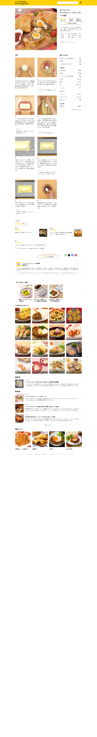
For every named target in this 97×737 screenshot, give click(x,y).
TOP (16, 454)
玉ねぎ (61, 73)
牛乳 (61, 82)
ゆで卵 (61, 61)
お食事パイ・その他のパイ (34, 454)
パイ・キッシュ (22, 454)
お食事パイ (45, 454)
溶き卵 (61, 106)
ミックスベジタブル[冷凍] (66, 76)
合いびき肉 (62, 70)
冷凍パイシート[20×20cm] (66, 58)
